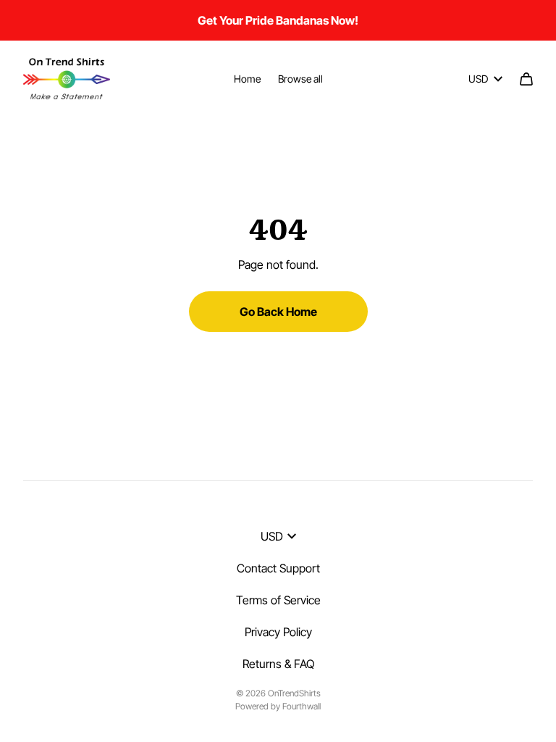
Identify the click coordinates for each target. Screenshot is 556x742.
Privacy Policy (278, 632)
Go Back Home (278, 311)
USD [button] (478, 78)
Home (247, 78)
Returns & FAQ (278, 663)
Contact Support (278, 568)
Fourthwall (301, 706)
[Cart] (526, 79)
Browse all (300, 78)
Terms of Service (278, 600)
